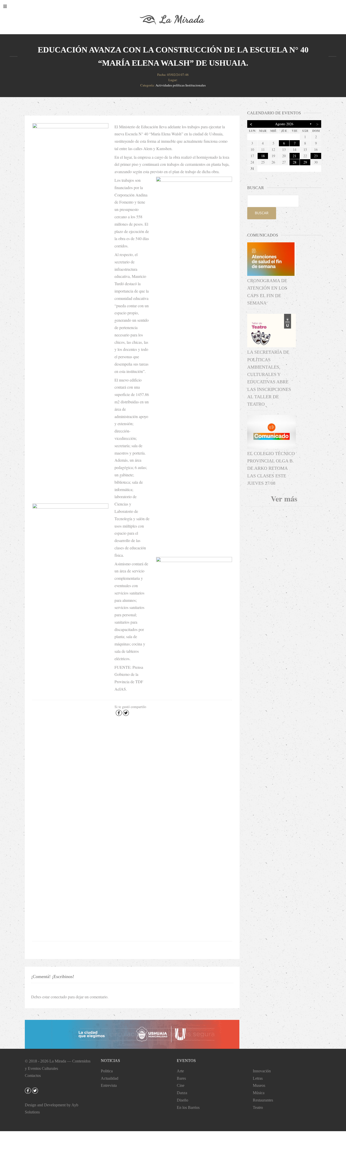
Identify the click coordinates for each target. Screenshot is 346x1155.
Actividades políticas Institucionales (181, 85)
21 (294, 155)
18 (263, 155)
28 (294, 162)
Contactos (33, 1075)
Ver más (284, 498)
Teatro (258, 1107)
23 (316, 155)
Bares (181, 1078)
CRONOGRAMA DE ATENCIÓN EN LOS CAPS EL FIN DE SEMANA (267, 291)
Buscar (261, 212)
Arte (180, 1071)
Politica (107, 1071)
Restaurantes (263, 1100)
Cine (180, 1085)
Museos (259, 1085)
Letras (258, 1078)
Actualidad (109, 1078)
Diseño (182, 1100)
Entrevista (109, 1085)
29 (305, 162)
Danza (182, 1093)
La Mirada (57, 1061)
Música (258, 1093)
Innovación (262, 1071)
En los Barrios (188, 1107)
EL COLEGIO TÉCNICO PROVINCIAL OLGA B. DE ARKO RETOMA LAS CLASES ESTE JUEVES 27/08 (271, 468)
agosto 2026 (284, 123)
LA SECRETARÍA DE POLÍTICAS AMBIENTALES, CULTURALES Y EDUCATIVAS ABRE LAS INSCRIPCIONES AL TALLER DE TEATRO (269, 378)
